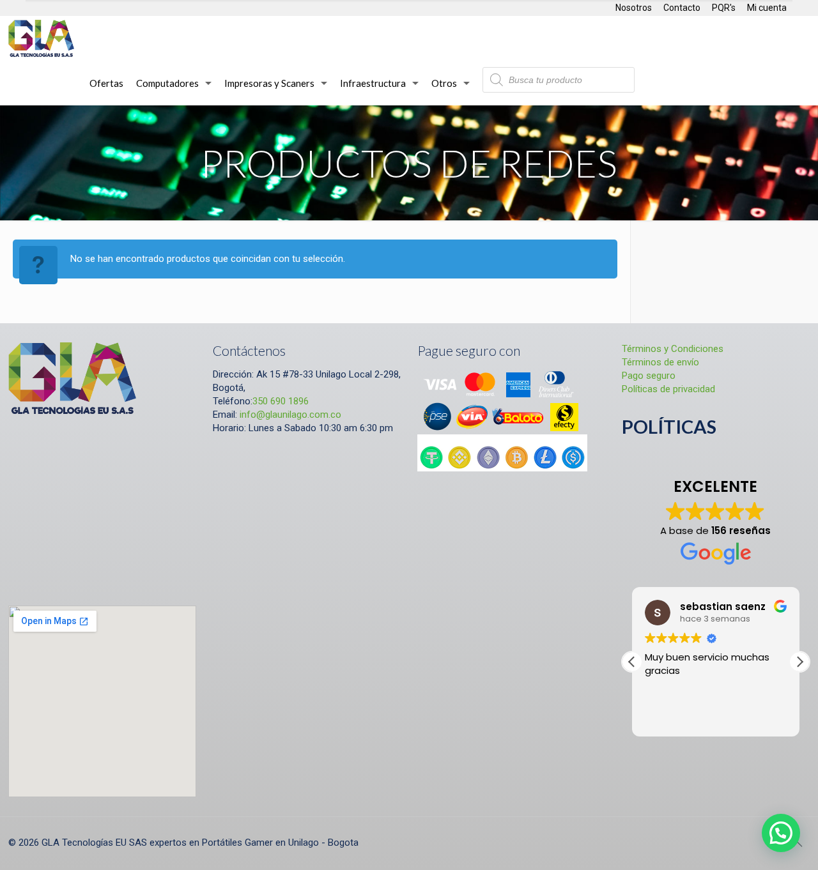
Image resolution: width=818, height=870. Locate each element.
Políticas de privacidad (668, 389)
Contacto (681, 8)
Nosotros (633, 8)
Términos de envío (660, 362)
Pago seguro (648, 375)
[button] (799, 661)
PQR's (724, 8)
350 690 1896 (280, 401)
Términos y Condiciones (672, 349)
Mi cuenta (767, 8)
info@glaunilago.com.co (290, 414)
